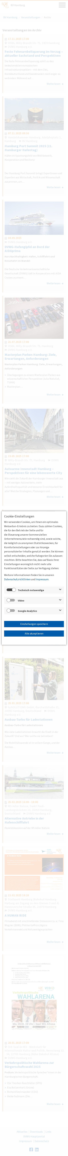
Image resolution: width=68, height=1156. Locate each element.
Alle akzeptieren (34, 633)
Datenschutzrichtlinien (17, 579)
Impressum (42, 579)
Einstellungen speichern (34, 624)
